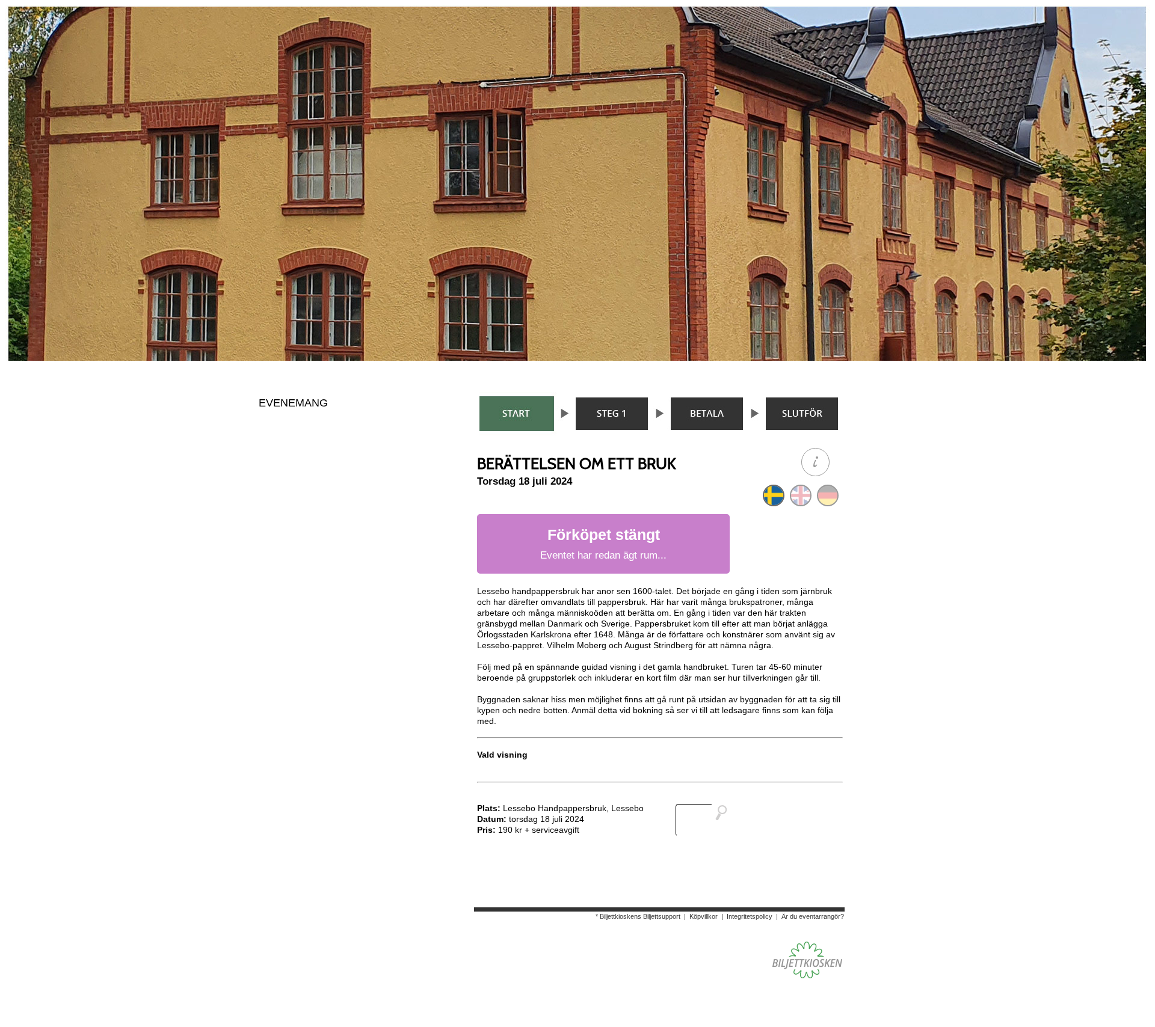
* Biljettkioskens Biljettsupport (638, 916)
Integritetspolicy (749, 916)
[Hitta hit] (706, 820)
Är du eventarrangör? (812, 916)
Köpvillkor (703, 916)
